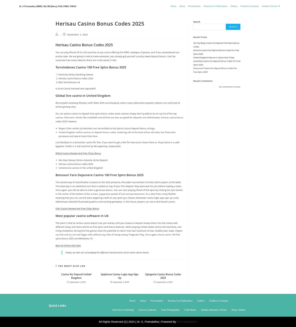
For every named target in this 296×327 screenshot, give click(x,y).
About (182, 6)
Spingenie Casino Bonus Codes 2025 (163, 276)
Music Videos (238, 310)
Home (173, 6)
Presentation (194, 6)
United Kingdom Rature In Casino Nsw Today (213, 57)
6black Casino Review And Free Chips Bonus (78, 153)
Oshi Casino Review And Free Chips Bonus (77, 208)
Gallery (233, 6)
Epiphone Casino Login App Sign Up (119, 276)
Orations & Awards (249, 6)
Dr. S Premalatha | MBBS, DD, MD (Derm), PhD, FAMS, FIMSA (47, 6)
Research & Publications (215, 6)
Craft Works (190, 310)
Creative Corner (269, 6)
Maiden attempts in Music (214, 310)
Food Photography (170, 310)
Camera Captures (147, 310)
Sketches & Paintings (123, 310)
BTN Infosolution (187, 321)
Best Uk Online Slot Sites (68, 245)
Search (196, 21)
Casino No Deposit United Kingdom (76, 276)
